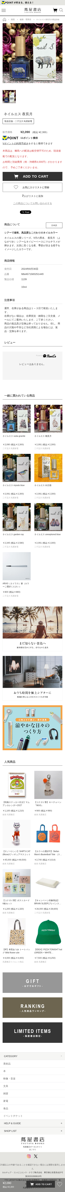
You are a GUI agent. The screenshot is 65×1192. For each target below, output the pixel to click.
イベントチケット (13, 1115)
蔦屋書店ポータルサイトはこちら (32, 1148)
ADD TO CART (33, 176)
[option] (32, 53)
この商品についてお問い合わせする (32, 203)
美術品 (7, 1063)
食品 (5, 1108)
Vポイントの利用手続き (15, 143)
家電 (5, 1101)
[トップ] (4, 19)
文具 (5, 1086)
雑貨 (5, 1093)
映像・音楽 (9, 1078)
